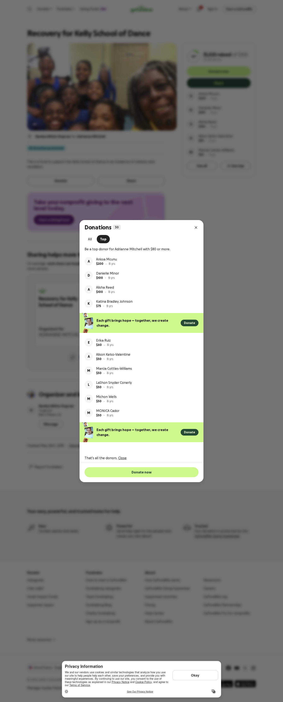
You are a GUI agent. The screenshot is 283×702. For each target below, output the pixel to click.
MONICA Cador (107, 411)
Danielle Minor (107, 273)
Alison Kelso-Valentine (113, 354)
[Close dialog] (196, 227)
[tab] (90, 239)
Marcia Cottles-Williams (114, 368)
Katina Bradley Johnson (114, 301)
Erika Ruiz (103, 340)
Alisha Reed (105, 287)
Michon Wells (106, 397)
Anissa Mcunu (106, 259)
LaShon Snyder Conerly (114, 382)
